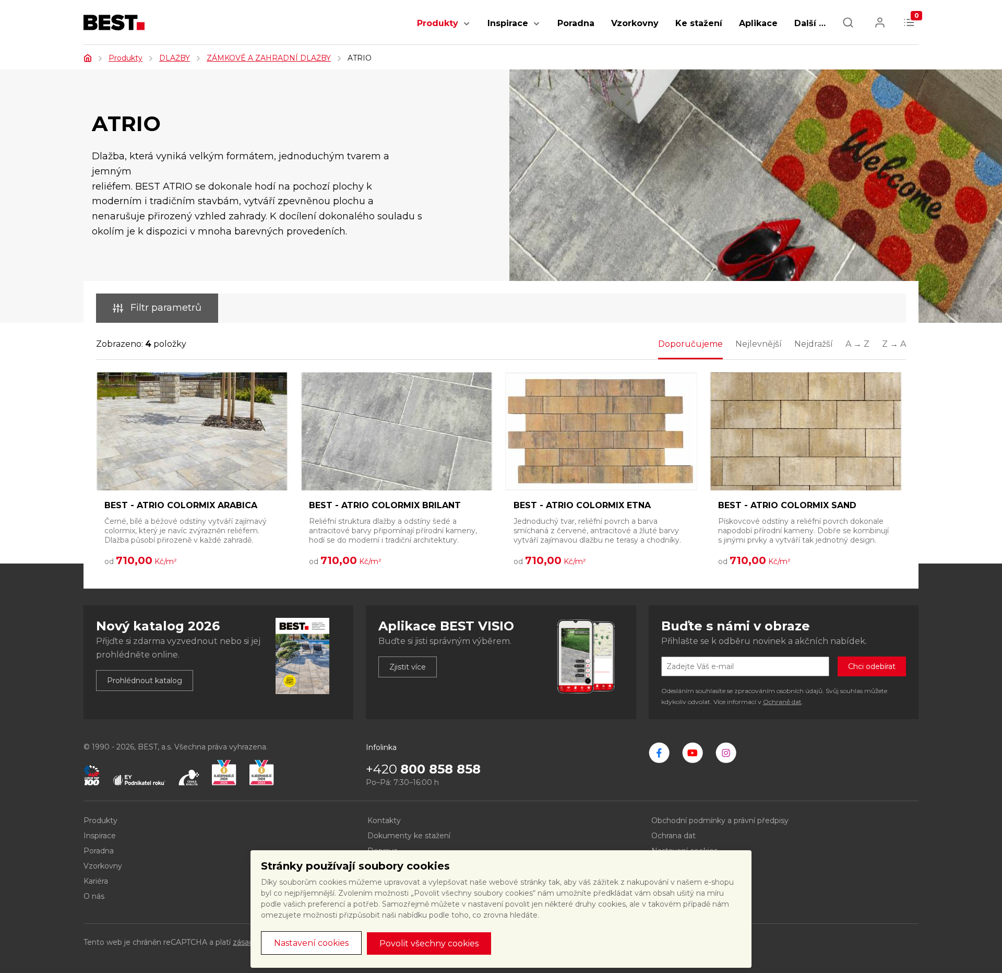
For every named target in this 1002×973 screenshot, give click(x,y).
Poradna (575, 23)
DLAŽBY (174, 58)
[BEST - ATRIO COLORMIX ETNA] (601, 431)
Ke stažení (698, 23)
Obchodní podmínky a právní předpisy (720, 820)
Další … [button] (810, 23)
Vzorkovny (635, 23)
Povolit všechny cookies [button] (429, 943)
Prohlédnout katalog (144, 680)
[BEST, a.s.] (659, 752)
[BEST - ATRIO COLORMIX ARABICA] (192, 431)
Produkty (437, 23)
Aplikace (758, 23)
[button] (466, 29)
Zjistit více (407, 667)
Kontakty (384, 820)
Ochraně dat (782, 702)
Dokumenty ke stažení (408, 835)
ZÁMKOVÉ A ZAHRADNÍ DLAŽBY (269, 58)
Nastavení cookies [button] (311, 943)
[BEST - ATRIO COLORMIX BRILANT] (397, 431)
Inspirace (507, 23)
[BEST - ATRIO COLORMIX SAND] (806, 431)
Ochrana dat (673, 835)
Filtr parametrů (165, 307)
